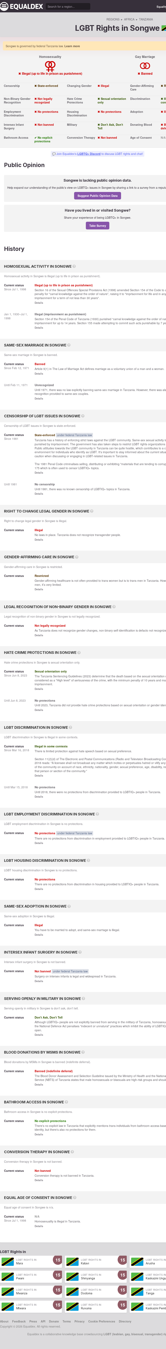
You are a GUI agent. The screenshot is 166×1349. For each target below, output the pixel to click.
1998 (23, 289)
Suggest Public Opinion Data (98, 196)
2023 (24, 675)
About (4, 1321)
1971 (26, 368)
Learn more (72, 46)
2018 (26, 750)
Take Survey (97, 226)
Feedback (19, 1321)
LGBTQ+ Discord (89, 154)
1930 (16, 314)
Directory (125, 1321)
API (43, 1321)
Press (33, 1321)
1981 (15, 439)
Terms (67, 1321)
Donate (54, 1321)
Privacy (79, 1321)
